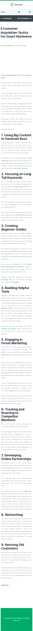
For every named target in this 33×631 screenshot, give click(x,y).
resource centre (20, 215)
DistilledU (16, 282)
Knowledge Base (6, 279)
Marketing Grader (6, 308)
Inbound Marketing (6, 45)
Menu (3, 12)
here (24, 388)
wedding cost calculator (8, 328)
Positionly (19, 618)
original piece (13, 390)
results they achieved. (21, 168)
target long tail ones (20, 186)
